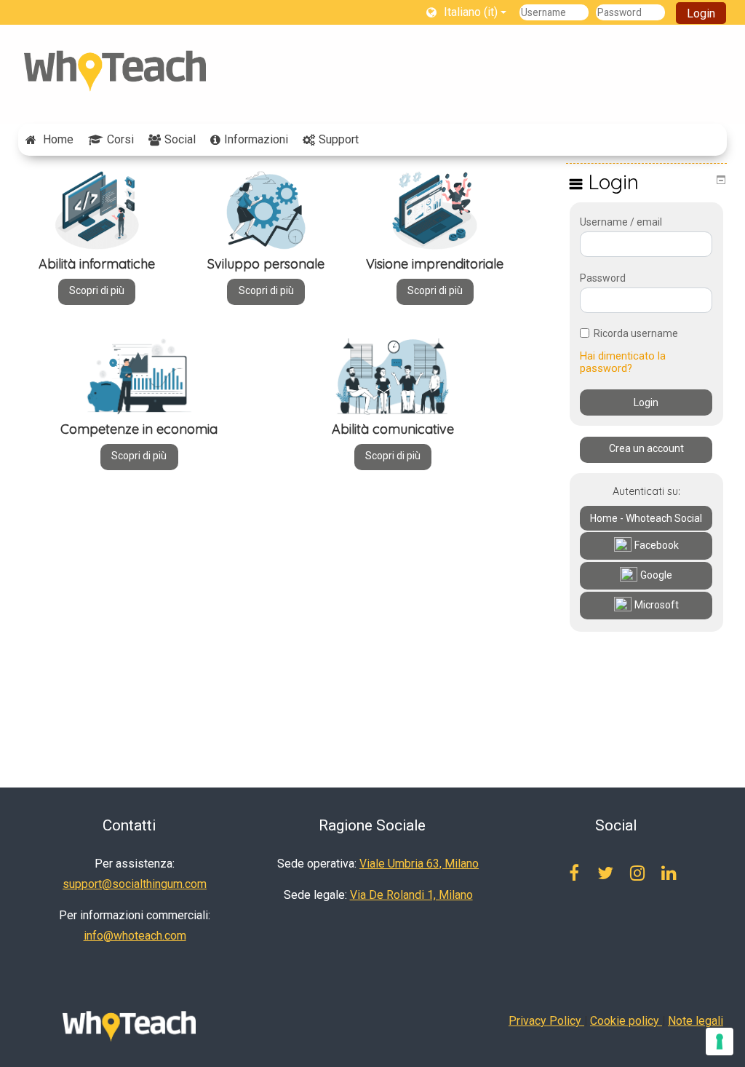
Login (701, 13)
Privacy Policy (546, 1021)
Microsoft (656, 605)
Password (603, 278)
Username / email (621, 222)
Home (58, 139)
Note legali (695, 1021)
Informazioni (256, 139)
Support (339, 139)
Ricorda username (636, 333)
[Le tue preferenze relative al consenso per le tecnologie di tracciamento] (719, 1041)
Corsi (120, 139)
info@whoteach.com (135, 936)
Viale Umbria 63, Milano (419, 863)
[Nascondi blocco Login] (721, 179)
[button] (467, 12)
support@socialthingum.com (135, 884)
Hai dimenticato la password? (623, 362)
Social (180, 139)
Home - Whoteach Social (646, 518)
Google (656, 575)
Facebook (656, 545)
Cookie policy (626, 1021)
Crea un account (646, 448)
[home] (115, 71)
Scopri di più (96, 290)
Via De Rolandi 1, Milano (411, 895)
